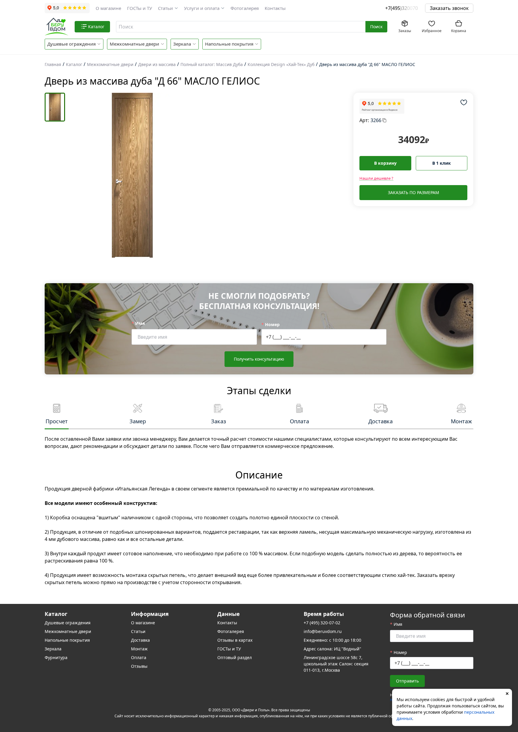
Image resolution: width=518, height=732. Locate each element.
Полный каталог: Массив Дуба (211, 64)
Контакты (275, 8)
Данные (228, 613)
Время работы (324, 613)
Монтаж (139, 649)
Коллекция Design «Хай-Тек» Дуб (281, 64)
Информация (150, 613)
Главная (53, 64)
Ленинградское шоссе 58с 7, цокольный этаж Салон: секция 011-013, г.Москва (336, 664)
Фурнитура (56, 657)
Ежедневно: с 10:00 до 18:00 (332, 640)
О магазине (108, 8)
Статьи (165, 8)
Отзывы (139, 666)
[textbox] (240, 26)
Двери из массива (157, 64)
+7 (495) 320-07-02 (322, 623)
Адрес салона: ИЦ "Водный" (332, 649)
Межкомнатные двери (134, 44)
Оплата (138, 657)
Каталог (74, 64)
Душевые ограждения (71, 44)
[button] (168, 8)
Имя (140, 323)
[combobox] (241, 26)
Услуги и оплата (201, 8)
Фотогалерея (245, 8)
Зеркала (182, 44)
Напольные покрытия (229, 44)
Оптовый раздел (234, 657)
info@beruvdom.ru (323, 631)
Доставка (140, 640)
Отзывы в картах (234, 640)
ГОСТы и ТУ (139, 8)
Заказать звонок (449, 8)
